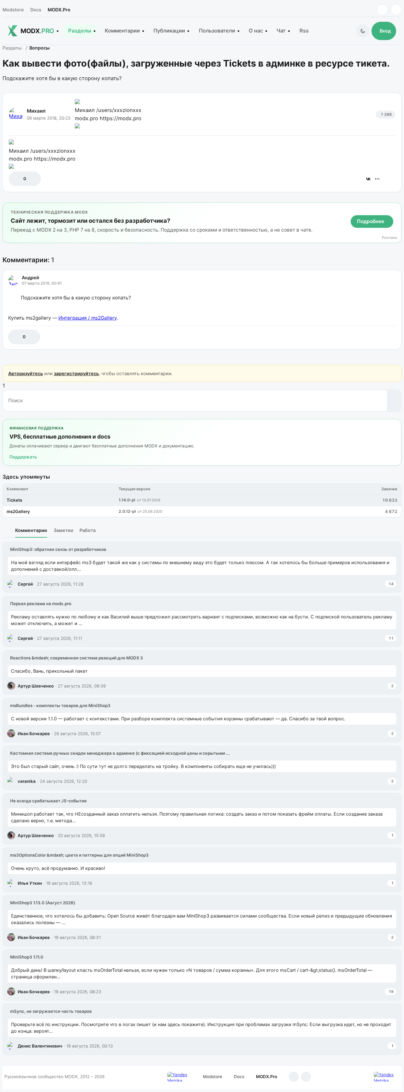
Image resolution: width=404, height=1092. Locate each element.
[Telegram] (382, 9)
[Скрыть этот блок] (395, 208)
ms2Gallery (18, 511)
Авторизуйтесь (25, 373)
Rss (304, 30)
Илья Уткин (30, 883)
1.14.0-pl (127, 500)
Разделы (79, 30)
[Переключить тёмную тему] (363, 31)
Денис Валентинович (40, 1045)
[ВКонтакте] (368, 179)
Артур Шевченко (36, 685)
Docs (35, 9)
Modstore (13, 9)
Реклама (389, 237)
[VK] (395, 9)
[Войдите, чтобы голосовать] (17, 179)
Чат (281, 30)
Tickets (14, 500)
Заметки (63, 530)
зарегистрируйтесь (76, 373)
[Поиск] (394, 400)
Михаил (36, 111)
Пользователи (217, 30)
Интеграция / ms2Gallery (87, 318)
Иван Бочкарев (34, 733)
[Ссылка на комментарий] (375, 336)
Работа (88, 530)
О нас (256, 30)
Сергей (25, 584)
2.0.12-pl (127, 511)
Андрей (30, 277)
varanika (27, 781)
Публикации (169, 30)
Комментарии (122, 30)
